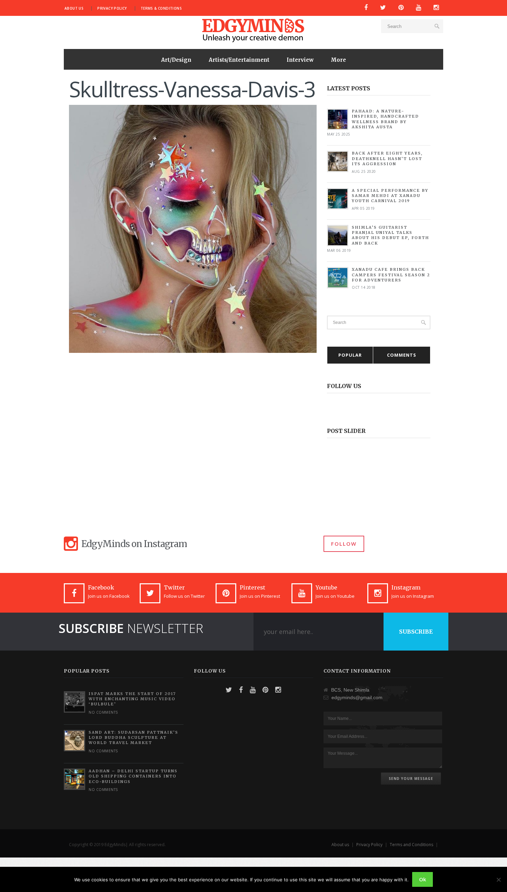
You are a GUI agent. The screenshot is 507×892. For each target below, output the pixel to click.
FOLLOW (344, 543)
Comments (401, 355)
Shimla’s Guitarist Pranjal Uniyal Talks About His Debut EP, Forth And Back (390, 235)
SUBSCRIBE (416, 631)
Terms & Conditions (161, 8)
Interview (300, 60)
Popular (350, 355)
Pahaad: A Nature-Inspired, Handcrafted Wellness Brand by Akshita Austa (385, 119)
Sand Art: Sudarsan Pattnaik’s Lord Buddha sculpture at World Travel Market (133, 737)
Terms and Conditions (411, 845)
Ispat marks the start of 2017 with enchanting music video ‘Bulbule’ (132, 699)
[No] (498, 879)
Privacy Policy (112, 8)
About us (73, 8)
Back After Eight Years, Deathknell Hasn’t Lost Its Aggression (387, 158)
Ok (422, 879)
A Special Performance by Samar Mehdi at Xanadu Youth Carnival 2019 (390, 196)
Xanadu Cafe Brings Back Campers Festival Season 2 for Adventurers (391, 275)
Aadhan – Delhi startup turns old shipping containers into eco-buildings (133, 776)
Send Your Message (411, 778)
